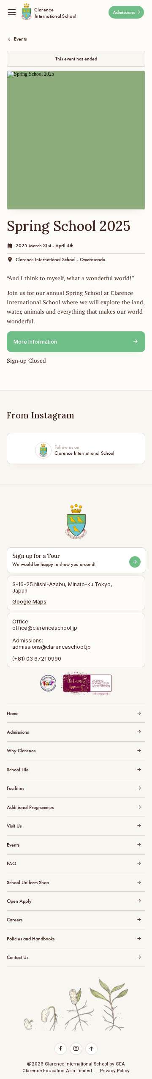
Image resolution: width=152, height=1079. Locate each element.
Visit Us (14, 825)
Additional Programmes (30, 807)
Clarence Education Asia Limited (57, 1070)
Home (13, 713)
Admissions (124, 12)
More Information (35, 342)
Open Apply (19, 901)
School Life (18, 769)
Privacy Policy (115, 1070)
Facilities (15, 788)
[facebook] (60, 1048)
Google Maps (29, 601)
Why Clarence (21, 750)
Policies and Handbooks (30, 938)
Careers (14, 919)
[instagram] (76, 1048)
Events (20, 39)
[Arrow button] (135, 562)
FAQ (11, 863)
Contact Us (17, 957)
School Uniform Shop (28, 882)
